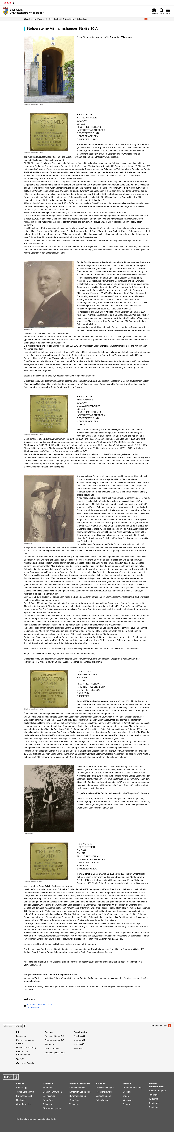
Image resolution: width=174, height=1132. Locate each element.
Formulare (49, 1044)
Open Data (74, 1100)
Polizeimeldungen (104, 1092)
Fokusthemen (102, 1100)
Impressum (21, 1036)
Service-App (22, 1088)
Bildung (126, 1104)
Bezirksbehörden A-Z (54, 1036)
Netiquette (78, 1048)
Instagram (78, 1040)
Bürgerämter (48, 1100)
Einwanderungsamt (52, 1108)
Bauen (126, 1096)
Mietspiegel (128, 1100)
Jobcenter (47, 1104)
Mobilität (126, 1092)
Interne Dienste (52, 1048)
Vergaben (73, 1104)
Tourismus (154, 1095)
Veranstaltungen (103, 1096)
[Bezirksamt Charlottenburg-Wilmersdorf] (14, 1026)
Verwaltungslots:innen (55, 1053)
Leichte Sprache (27, 1063)
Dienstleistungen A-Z (54, 1040)
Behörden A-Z (49, 1088)
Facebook (78, 1036)
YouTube (78, 1044)
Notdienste (21, 1100)
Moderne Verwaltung (132, 1088)
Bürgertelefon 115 (24, 1096)
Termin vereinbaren (25, 1092)
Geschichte (69, 19)
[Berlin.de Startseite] (9, 3)
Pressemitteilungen (105, 1088)
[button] (147, 19)
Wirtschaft (153, 1099)
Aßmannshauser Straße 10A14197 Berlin (40, 1006)
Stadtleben (154, 1103)
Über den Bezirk (55, 19)
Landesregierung (77, 1088)
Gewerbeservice (23, 1104)
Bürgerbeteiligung (77, 1096)
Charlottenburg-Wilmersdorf (35, 19)
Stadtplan (153, 1107)
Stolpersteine (82, 19)
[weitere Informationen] (5, 11)
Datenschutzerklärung (26, 1047)
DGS (22, 1059)
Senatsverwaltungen (52, 1092)
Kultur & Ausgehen (157, 1091)
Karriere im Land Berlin (80, 1092)
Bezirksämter (49, 1096)
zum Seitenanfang (158, 1026)
